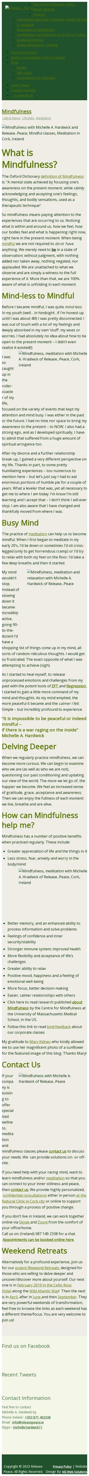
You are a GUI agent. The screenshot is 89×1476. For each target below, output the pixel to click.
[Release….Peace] (19, 7)
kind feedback (59, 1026)
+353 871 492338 (38, 1417)
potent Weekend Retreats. (37, 1267)
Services (39, 14)
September (67, 1296)
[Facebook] (43, 1459)
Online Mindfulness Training (37, 45)
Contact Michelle (23, 90)
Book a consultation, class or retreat (38, 57)
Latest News (20, 85)
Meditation (43, 118)
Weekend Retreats (30, 40)
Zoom (43, 1222)
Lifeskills (28, 118)
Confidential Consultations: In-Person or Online (51, 35)
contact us (57, 1151)
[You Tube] (46, 1459)
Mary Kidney (40, 1041)
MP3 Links (24, 72)
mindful (8, 243)
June (37, 1296)
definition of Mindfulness (62, 176)
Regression (76, 685)
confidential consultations (25, 1195)
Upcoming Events (24, 52)
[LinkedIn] (48, 1459)
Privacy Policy (62, 1466)
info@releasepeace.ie (28, 1422)
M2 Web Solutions (74, 1472)
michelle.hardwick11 (27, 1427)
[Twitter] (41, 1459)
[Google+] (44, 1459)
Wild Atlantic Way (44, 1290)
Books (21, 67)
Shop (14, 62)
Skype (24, 1222)
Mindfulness (16, 111)
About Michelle (44, 9)
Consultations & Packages (36, 77)
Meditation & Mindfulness (36, 30)
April (14, 1296)
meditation (38, 533)
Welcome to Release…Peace (54, 4)
